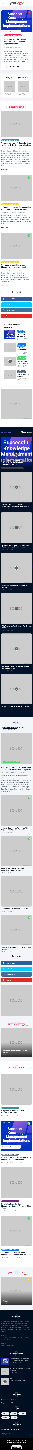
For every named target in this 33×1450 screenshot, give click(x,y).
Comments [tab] (8, 327)
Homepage (4, 1400)
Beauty (14, 1413)
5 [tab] (27, 1025)
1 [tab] (23, 1025)
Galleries (13, 1403)
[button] (3, 3)
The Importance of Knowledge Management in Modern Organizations (16, 266)
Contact (13, 1400)
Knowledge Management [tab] (10, 727)
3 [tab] (25, 1025)
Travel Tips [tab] (6, 729)
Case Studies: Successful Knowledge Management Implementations (15, 41)
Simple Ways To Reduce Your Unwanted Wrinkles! (12, 1112)
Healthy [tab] (13, 729)
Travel (14, 1417)
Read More (5, 169)
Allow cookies (16, 1447)
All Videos (27, 432)
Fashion (22, 1413)
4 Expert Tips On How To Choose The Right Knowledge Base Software (16, 208)
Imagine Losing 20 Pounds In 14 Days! (15, 707)
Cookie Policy (16, 1445)
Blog (2, 1403)
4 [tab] (26, 1025)
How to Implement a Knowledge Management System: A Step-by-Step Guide (16, 1206)
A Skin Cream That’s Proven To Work (9, 79)
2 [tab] (24, 1025)
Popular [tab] (9, 325)
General (5, 1413)
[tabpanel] (16, 1042)
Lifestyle (5, 1417)
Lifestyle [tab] (21, 727)
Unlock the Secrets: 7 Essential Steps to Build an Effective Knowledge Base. (16, 144)
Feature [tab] (16, 325)
